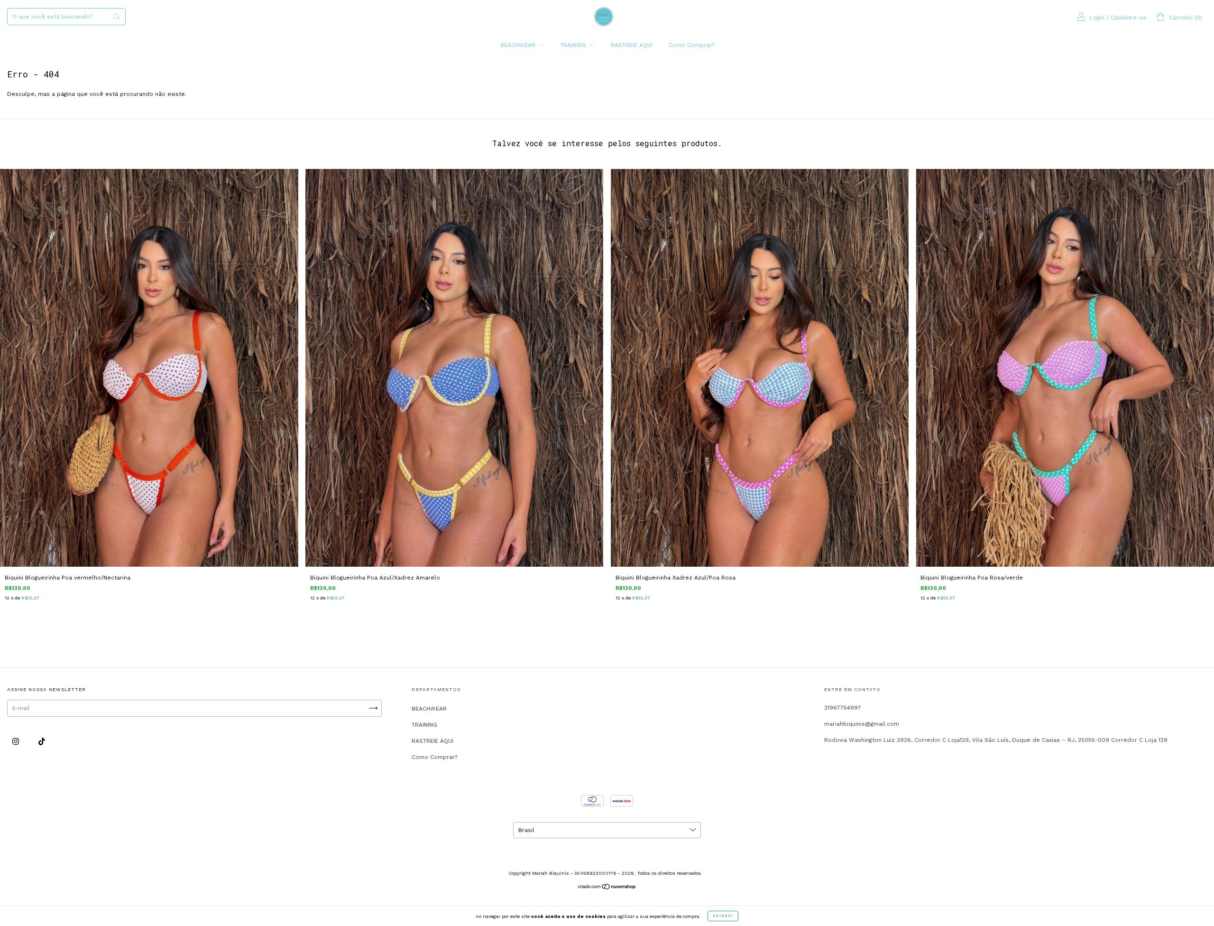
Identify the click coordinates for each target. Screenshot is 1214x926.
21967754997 (842, 707)
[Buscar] (117, 17)
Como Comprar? (691, 45)
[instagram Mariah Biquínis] (16, 742)
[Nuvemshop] (607, 888)
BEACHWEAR (518, 45)
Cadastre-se (1129, 17)
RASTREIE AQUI (632, 45)
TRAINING (574, 45)
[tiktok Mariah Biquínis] (41, 742)
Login (1097, 17)
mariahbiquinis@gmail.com (861, 723)
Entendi (723, 916)
